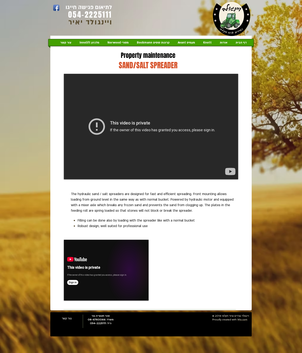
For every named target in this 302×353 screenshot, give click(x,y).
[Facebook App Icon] (56, 8)
